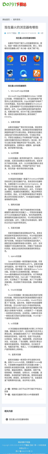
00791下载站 (11, 33)
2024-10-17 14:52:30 (28, 33)
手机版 (27, 442)
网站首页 (6, 19)
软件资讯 (16, 19)
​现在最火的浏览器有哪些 (21, 27)
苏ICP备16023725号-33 (24, 451)
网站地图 (21, 442)
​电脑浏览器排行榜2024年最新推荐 (25, 394)
